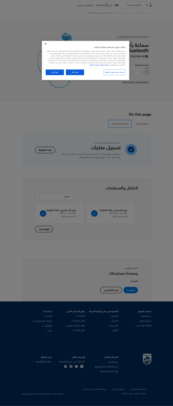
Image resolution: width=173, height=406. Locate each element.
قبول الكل (54, 72)
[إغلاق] (45, 44)
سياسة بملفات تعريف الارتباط (99, 65)
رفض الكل (75, 72)
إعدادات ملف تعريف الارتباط (114, 72)
